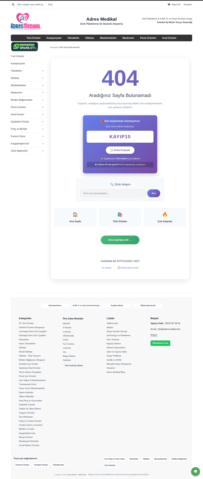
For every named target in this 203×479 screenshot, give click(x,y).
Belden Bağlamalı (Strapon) (32, 360)
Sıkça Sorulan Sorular (117, 331)
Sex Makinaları (26, 417)
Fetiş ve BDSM (27, 129)
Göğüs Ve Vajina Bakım (30, 408)
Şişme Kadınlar (26, 392)
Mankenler (128, 38)
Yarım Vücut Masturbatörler (32, 388)
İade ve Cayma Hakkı (117, 352)
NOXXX (66, 323)
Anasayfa (54, 47)
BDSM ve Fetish (26, 429)
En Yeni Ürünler (26, 323)
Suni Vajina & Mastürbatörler (32, 380)
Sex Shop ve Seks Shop (114, 459)
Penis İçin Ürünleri (27, 376)
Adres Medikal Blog (116, 372)
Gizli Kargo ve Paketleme (118, 335)
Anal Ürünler (169, 38)
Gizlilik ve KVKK (114, 360)
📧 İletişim (107, 267)
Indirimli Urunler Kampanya (32, 327)
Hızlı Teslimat (113, 339)
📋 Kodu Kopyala (120, 150)
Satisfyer (67, 360)
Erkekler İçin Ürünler (28, 364)
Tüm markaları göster (74, 365)
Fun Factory (68, 344)
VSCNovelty (68, 335)
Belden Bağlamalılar (27, 100)
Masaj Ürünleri (26, 437)
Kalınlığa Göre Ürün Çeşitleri (32, 335)
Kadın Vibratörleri (27, 343)
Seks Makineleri (27, 151)
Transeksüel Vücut (27, 384)
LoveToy (67, 331)
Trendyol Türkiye (41, 465)
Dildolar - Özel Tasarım (30, 356)
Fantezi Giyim (27, 136)
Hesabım (188, 4)
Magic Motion (69, 356)
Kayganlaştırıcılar (27, 143)
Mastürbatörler (108, 38)
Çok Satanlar (109, 465)
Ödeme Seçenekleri (116, 347)
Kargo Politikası (114, 356)
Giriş (50, 4)
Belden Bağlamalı (179, 459)
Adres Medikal (72, 474)
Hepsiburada (58, 465)
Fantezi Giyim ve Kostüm (31, 425)
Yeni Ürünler (34, 38)
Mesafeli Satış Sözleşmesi (119, 364)
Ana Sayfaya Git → (120, 239)
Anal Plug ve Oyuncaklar (30, 400)
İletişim (110, 327)
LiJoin (65, 339)
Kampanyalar (54, 38)
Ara (154, 193)
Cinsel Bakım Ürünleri (29, 445)
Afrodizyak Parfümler (29, 441)
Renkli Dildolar (26, 352)
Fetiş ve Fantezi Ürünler (30, 421)
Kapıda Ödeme (114, 343)
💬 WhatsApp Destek (128, 267)
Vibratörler (73, 38)
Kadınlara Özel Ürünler (30, 368)
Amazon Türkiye (22, 465)
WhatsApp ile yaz (160, 343)
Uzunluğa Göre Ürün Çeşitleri (33, 331)
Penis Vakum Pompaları (30, 372)
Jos (64, 352)
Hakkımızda (112, 323)
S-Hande (67, 327)
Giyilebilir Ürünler (27, 121)
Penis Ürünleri (148, 38)
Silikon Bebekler (26, 396)
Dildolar (89, 38)
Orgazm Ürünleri (27, 413)
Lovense (67, 348)
